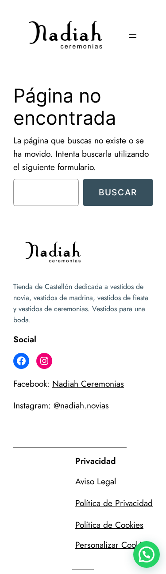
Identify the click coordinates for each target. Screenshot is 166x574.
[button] (146, 554)
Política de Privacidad (114, 503)
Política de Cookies (109, 525)
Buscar (118, 192)
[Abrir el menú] (132, 36)
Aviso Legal (95, 481)
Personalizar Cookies (112, 544)
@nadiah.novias (81, 405)
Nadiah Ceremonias (88, 383)
